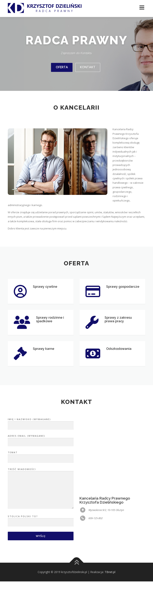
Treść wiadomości (22, 469)
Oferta (62, 67)
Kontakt (87, 67)
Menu (141, 7)
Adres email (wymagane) (26, 435)
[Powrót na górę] (77, 563)
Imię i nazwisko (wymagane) (29, 419)
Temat (13, 452)
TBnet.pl (110, 572)
